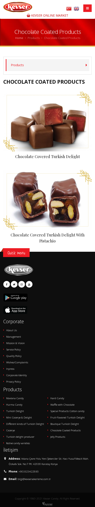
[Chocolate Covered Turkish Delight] (47, 121)
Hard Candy (57, 398)
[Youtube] (29, 284)
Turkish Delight (15, 411)
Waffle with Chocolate (62, 404)
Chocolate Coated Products (65, 430)
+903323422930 (29, 471)
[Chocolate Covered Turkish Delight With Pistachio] (47, 200)
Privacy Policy (13, 381)
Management (13, 336)
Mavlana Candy (15, 398)
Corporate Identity (16, 375)
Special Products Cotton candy (67, 411)
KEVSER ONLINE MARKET (49, 15)
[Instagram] (21, 284)
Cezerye (10, 430)
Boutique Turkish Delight (64, 424)
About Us (11, 330)
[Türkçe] (69, 8)
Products (17, 65)
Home (19, 38)
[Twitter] (14, 284)
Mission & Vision (15, 343)
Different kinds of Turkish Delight (25, 424)
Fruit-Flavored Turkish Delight (67, 417)
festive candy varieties (18, 443)
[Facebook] (6, 284)
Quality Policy (13, 356)
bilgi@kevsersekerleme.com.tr (34, 479)
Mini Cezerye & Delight (19, 417)
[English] (76, 8)
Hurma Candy (14, 404)
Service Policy (13, 349)
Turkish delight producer (20, 436)
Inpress (10, 368)
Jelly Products (57, 436)
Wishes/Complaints (17, 362)
